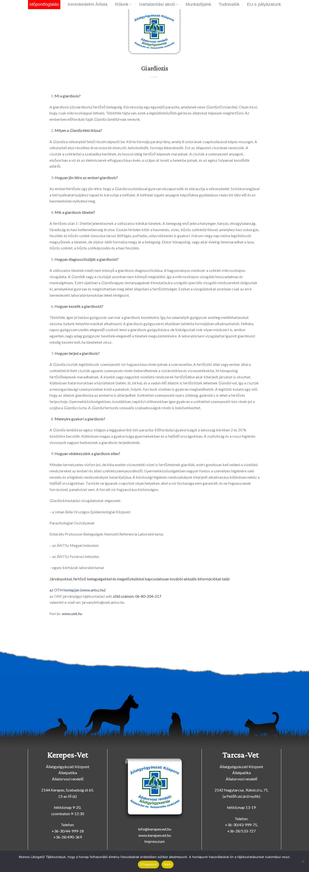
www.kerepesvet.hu (154, 835)
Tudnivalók (229, 4)
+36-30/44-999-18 (68, 831)
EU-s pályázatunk (264, 4)
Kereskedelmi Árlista (87, 4)
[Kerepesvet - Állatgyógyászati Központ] (154, 33)
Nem (167, 864)
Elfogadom (148, 864)
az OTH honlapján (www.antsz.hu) (77, 590)
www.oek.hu (72, 613)
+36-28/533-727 (241, 831)
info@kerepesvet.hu (154, 829)
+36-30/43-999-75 (241, 824)
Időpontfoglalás (44, 4)
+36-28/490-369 (67, 837)
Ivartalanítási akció (157, 4)
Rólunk (121, 4)
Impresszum (154, 841)
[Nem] (303, 863)
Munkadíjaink (198, 4)
